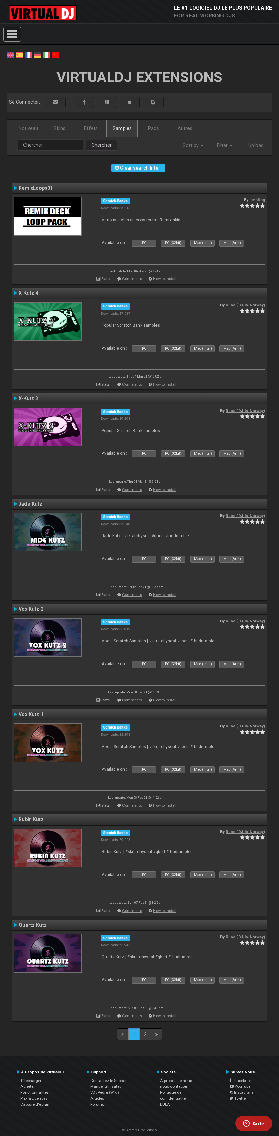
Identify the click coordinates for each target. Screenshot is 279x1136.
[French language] (28, 54)
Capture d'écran (34, 1104)
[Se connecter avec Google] (153, 102)
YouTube (242, 1086)
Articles (97, 1098)
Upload (256, 145)
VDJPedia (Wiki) (104, 1092)
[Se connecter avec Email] (55, 102)
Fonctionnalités (34, 1092)
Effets (91, 128)
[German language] (37, 54)
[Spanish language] (19, 54)
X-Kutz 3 (28, 398)
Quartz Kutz (33, 925)
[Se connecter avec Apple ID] (130, 102)
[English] (10, 54)
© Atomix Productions (139, 1130)
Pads (153, 128)
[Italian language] (46, 54)
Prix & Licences (33, 1098)
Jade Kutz (30, 504)
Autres (185, 128)
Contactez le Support (109, 1080)
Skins (59, 128)
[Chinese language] (55, 54)
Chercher (102, 145)
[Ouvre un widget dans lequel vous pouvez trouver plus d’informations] (253, 1124)
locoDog (257, 199)
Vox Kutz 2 (31, 609)
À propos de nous (176, 1080)
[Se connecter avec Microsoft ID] (107, 102)
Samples (122, 128)
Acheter (27, 1086)
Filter (223, 145)
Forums (97, 1104)
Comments (132, 279)
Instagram (243, 1092)
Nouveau (28, 128)
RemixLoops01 (36, 188)
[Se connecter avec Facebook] (84, 102)
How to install (164, 279)
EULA (165, 1104)
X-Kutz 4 (28, 293)
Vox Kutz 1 (31, 714)
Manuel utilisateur (106, 1086)
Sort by (191, 145)
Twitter (240, 1098)
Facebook (241, 1080)
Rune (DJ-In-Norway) (245, 305)
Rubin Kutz (31, 819)
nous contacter (173, 1086)
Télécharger (31, 1080)
